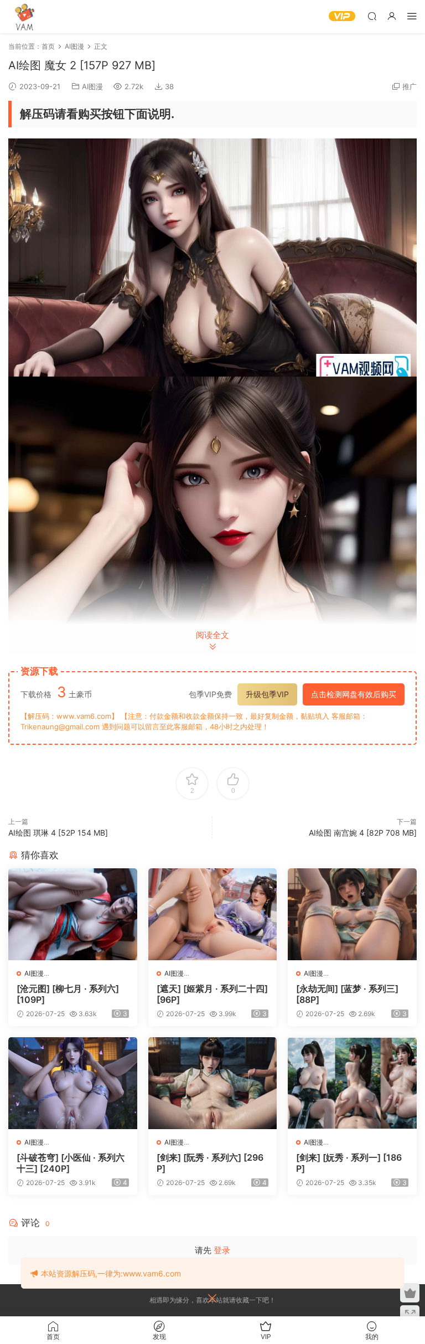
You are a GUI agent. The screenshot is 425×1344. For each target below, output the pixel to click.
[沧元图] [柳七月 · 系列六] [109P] (68, 994)
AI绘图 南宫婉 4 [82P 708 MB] (363, 832)
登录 (222, 1250)
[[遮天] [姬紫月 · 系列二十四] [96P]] (212, 914)
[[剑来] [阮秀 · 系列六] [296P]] (212, 1083)
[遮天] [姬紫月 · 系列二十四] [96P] (212, 994)
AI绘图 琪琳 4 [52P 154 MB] (58, 832)
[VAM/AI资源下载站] (25, 16)
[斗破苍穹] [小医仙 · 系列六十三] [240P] (71, 1163)
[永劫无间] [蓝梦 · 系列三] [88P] (347, 994)
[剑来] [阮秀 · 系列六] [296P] (210, 1163)
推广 (409, 86)
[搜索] (372, 16)
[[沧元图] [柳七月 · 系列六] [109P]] (72, 914)
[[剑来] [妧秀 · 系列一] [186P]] (352, 1083)
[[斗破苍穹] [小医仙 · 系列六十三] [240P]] (72, 1083)
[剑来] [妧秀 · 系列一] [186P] (349, 1163)
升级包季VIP (267, 694)
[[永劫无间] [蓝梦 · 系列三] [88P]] (352, 914)
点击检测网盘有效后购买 (353, 694)
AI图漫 (92, 86)
